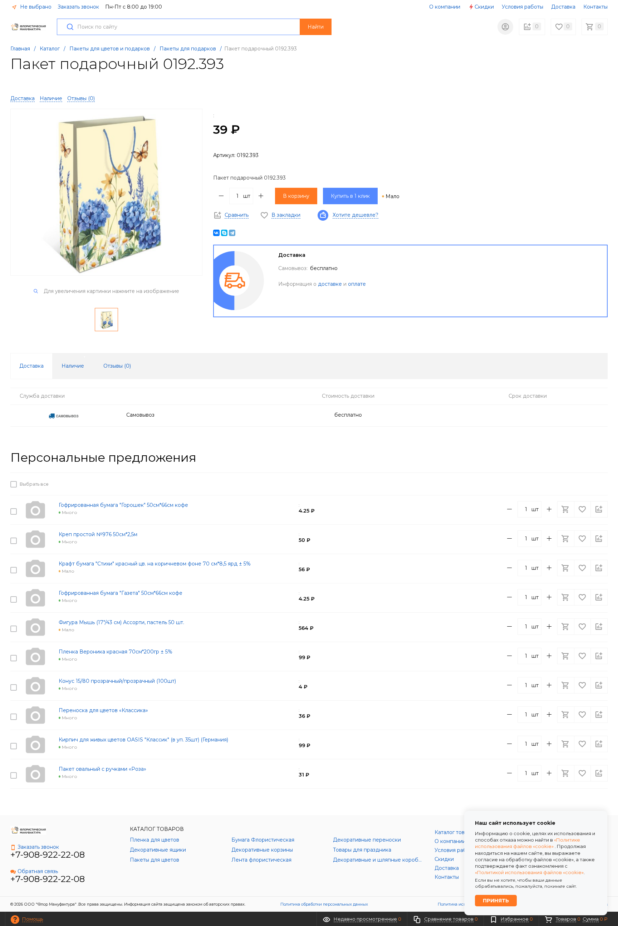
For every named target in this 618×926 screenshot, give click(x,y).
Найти (316, 27)
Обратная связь (38, 871)
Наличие (51, 98)
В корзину (296, 196)
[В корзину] (566, 484)
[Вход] (505, 27)
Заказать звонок (78, 7)
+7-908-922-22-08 (47, 854)
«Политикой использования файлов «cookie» (529, 872)
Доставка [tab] (31, 366)
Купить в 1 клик (350, 196)
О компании (444, 7)
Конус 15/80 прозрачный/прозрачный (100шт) (117, 681)
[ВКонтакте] (216, 233)
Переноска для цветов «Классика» (103, 710)
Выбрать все (33, 484)
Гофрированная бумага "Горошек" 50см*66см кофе (123, 505)
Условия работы (522, 7)
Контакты (595, 7)
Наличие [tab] (73, 366)
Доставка (563, 7)
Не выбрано (35, 7)
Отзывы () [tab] (117, 366)
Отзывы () (81, 98)
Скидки (484, 7)
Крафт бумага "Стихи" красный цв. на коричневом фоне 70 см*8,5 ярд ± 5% (155, 563)
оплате (357, 284)
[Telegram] (232, 233)
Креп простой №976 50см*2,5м (98, 534)
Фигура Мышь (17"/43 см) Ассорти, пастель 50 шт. (121, 622)
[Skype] (224, 233)
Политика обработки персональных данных (324, 904)
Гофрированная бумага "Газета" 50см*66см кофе (120, 593)
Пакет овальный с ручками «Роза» (102, 769)
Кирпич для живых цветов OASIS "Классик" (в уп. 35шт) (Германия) (143, 739)
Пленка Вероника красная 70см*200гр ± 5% (115, 651)
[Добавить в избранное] (583, 484)
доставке (330, 284)
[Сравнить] (599, 484)
